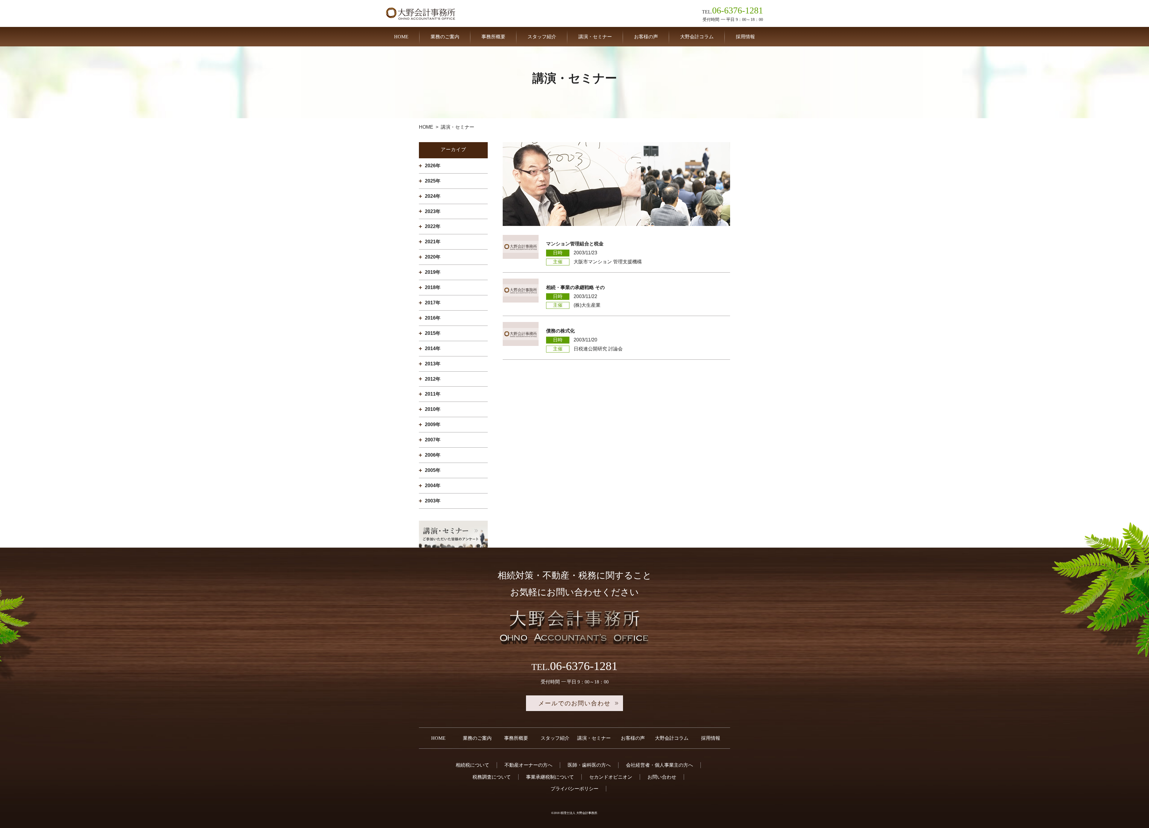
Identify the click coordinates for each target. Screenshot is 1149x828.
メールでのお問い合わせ (574, 703)
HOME (401, 36)
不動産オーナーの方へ (528, 765)
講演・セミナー (595, 36)
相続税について (472, 765)
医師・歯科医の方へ (589, 765)
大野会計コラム (697, 36)
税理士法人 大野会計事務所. (579, 813)
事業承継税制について (550, 777)
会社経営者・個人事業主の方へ (659, 765)
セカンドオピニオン (610, 777)
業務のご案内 (445, 36)
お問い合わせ (662, 777)
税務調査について (491, 777)
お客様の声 (646, 36)
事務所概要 (493, 36)
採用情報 (745, 36)
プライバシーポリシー (574, 788)
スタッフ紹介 (542, 36)
